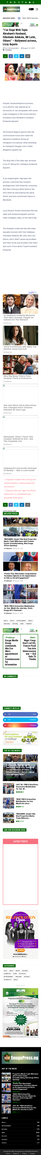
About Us (16, 1153)
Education (22, 973)
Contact (32, 1153)
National (15, 623)
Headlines (7, 623)
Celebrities (7, 973)
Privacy (24, 1153)
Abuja (6, 620)
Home (8, 1153)
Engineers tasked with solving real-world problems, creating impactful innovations (20, 483)
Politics (4, 1136)
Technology (7, 979)
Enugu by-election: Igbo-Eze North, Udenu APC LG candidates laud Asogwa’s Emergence (20, 494)
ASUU (5, 970)
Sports (4, 1142)
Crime (15, 973)
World (16, 979)
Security (4, 1139)
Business (25, 970)
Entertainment (21, 620)
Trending (8, 50)
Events (30, 620)
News (22, 623)
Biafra (18, 970)
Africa (12, 620)
